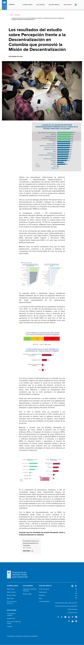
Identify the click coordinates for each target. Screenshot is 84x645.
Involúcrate (68, 4)
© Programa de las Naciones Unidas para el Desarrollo (22, 636)
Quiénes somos (27, 4)
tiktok (72, 617)
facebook (62, 617)
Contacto (9, 626)
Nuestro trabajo (27, 594)
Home (11, 14)
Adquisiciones (11, 618)
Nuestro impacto (54, 4)
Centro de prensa (44, 589)
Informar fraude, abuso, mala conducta (66, 603)
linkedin (69, 617)
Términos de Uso (72, 612)
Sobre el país (10, 589)
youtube (72, 621)
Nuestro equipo (11, 595)
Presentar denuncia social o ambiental (66, 606)
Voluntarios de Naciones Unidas (14, 622)
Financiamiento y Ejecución (12, 602)
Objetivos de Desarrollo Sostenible (29, 590)
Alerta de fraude (72, 609)
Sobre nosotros (11, 592)
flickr (76, 617)
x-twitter (58, 617)
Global (76, 5)
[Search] (76, 592)
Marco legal (10, 598)
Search (79, 5)
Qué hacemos (40, 4)
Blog (40, 598)
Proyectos (42, 595)
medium (76, 621)
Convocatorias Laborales (11, 614)
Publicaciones (43, 592)
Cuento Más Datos (44, 601)
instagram (65, 617)
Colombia (11, 4)
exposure (69, 621)
